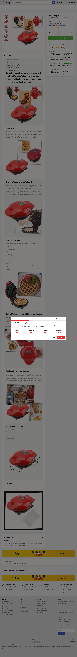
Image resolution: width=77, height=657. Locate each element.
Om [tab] (57, 318)
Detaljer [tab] (38, 318)
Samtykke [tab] (20, 318)
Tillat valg (52, 337)
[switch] (17, 332)
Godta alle (60, 337)
